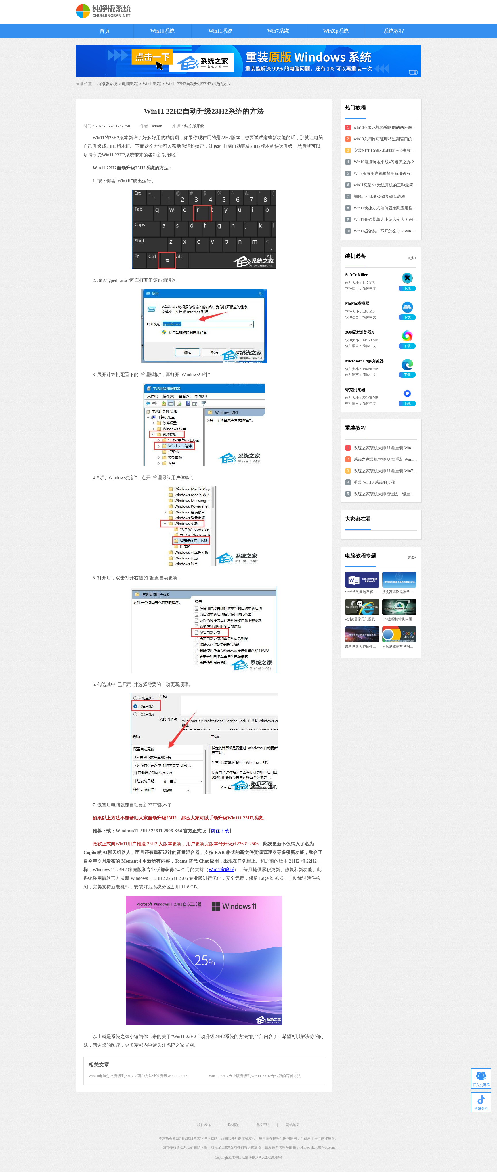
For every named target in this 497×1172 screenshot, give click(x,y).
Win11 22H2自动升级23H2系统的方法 (198, 84)
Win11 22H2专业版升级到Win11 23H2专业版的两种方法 (255, 1076)
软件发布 (204, 1125)
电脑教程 (130, 84)
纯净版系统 (194, 126)
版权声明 (262, 1125)
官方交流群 (481, 1085)
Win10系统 (162, 31)
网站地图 (293, 1125)
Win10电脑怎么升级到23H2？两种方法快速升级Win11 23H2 (138, 1076)
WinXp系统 (336, 31)
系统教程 (393, 31)
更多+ (412, 258)
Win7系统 (278, 31)
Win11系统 (220, 31)
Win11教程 (152, 84)
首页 (105, 31)
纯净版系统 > (109, 84)
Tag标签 (233, 1125)
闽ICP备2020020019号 (265, 1158)
